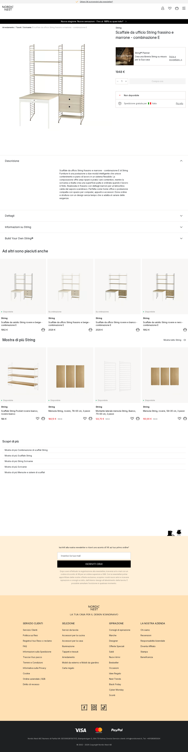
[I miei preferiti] (169, 8)
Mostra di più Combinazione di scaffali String (26, 450)
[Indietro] (5, 88)
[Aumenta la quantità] (126, 81)
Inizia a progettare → (175, 58)
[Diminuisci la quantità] (118, 81)
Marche (112, 635)
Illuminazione (68, 646)
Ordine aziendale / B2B (34, 678)
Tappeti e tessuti (70, 651)
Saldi (111, 651)
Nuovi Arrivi (114, 657)
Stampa (144, 651)
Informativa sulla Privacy (34, 668)
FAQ (25, 646)
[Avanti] (107, 88)
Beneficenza (147, 657)
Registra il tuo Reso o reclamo (37, 640)
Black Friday (115, 684)
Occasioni (114, 668)
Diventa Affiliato (148, 646)
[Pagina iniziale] (8, 8)
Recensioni (146, 635)
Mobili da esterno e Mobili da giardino (80, 662)
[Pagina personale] (162, 8)
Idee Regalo (115, 673)
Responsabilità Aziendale (153, 640)
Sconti (112, 695)
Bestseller (114, 662)
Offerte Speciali (116, 646)
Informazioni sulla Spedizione (37, 651)
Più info (179, 103)
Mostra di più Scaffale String (18, 455)
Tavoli (18, 27)
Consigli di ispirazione (119, 630)
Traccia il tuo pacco (32, 657)
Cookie (26, 673)
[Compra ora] (43, 329)
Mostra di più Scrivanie (16, 467)
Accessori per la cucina (73, 635)
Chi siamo (145, 630)
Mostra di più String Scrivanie (19, 461)
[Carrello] (176, 8)
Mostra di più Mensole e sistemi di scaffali (25, 472)
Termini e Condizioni (33, 662)
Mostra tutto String (172, 340)
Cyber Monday (116, 689)
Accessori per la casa (72, 640)
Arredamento (8, 27)
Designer (113, 640)
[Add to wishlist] (37, 418)
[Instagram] (94, 707)
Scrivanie (27, 27)
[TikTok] (104, 707)
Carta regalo (68, 668)
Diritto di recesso (31, 684)
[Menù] (183, 8)
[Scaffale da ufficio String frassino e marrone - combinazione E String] (56, 87)
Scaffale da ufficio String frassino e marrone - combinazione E (60, 27)
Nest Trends (115, 678)
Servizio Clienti (30, 630)
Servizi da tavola (70, 630)
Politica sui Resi (30, 635)
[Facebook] (84, 707)
